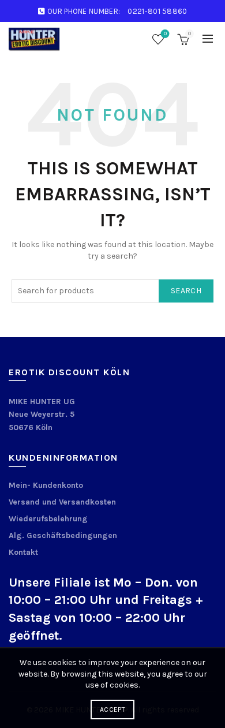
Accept (112, 709)
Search (186, 291)
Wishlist (165, 34)
